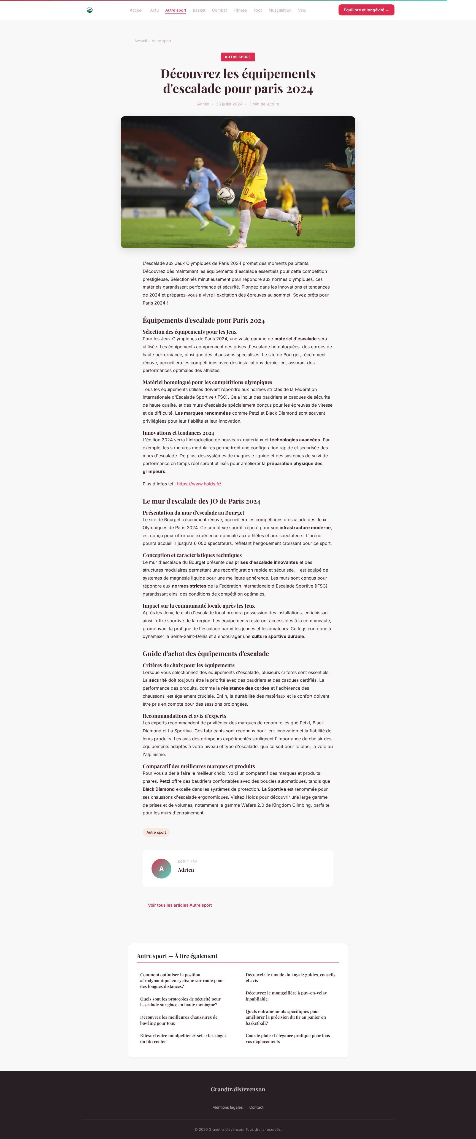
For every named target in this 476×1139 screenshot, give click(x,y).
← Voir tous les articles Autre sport (177, 905)
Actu (154, 9)
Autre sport (175, 9)
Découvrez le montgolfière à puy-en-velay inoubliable (286, 995)
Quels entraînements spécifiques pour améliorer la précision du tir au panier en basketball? (286, 1017)
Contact (256, 1107)
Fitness (240, 9)
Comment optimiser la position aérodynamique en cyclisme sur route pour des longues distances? (181, 980)
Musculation (280, 9)
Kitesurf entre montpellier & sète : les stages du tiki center (183, 1038)
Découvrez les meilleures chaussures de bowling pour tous (179, 1020)
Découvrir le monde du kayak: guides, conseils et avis (291, 977)
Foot (258, 9)
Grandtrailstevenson (238, 1089)
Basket (199, 9)
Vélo (302, 9)
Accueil (137, 9)
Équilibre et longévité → (366, 9)
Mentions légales (227, 1107)
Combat (219, 9)
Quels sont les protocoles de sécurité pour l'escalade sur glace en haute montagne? (180, 1001)
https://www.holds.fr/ (199, 483)
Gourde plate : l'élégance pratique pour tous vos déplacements (288, 1038)
